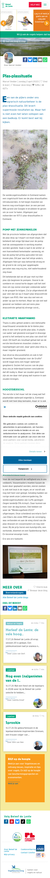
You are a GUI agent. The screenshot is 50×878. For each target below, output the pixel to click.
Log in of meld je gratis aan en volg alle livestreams (41, 17)
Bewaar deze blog (22, 85)
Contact (24, 853)
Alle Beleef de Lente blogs (15, 597)
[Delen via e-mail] (40, 59)
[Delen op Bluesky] (30, 59)
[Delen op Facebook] (25, 59)
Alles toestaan (25, 460)
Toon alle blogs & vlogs (15, 41)
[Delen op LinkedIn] (35, 59)
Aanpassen (23, 469)
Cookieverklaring (28, 849)
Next (46, 23)
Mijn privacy (9, 854)
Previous (3, 23)
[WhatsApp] (28, 821)
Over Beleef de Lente (10, 850)
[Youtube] (12, 821)
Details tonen (35, 451)
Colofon (31, 853)
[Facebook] (6, 821)
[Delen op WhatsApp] (45, 59)
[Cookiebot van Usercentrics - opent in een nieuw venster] (35, 407)
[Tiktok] (23, 821)
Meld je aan (13, 783)
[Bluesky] (17, 821)
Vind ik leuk (41, 587)
